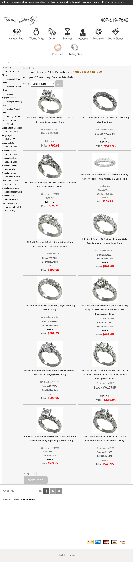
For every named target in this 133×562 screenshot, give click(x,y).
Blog (120, 2)
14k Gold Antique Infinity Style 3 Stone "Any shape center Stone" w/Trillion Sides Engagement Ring (105, 310)
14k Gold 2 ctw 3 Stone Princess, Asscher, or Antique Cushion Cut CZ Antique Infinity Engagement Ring (105, 374)
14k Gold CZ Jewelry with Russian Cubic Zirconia (25, 2)
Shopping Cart (124, 12)
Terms (96, 2)
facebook (46, 491)
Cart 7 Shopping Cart (67, 555)
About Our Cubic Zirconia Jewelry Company (70, 2)
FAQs (113, 2)
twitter (59, 491)
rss (53, 491)
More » (104, 142)
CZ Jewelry (6, 68)
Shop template (18, 62)
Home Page (6, 62)
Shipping (105, 2)
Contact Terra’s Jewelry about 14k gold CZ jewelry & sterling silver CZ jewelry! (52, 7)
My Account (7, 7)
